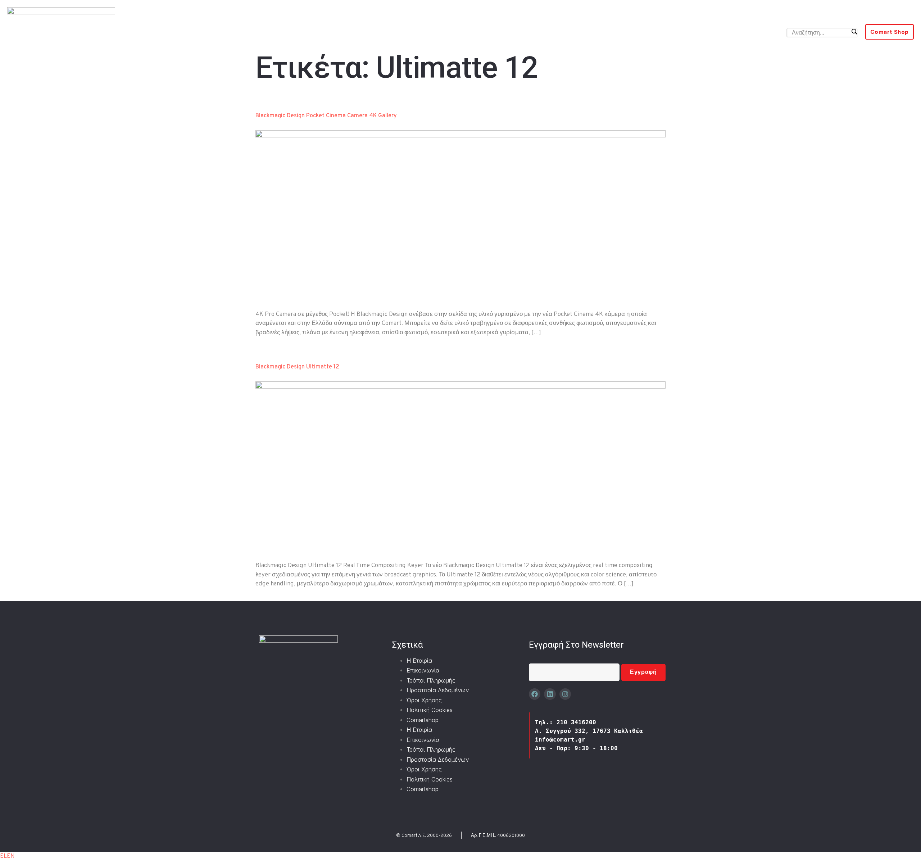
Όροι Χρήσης (424, 700)
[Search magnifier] (854, 31)
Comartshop (423, 720)
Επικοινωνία (423, 670)
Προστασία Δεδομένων (438, 690)
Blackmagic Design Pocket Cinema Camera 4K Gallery (326, 115)
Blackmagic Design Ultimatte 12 (297, 367)
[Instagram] (565, 694)
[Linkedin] (549, 694)
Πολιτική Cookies (430, 709)
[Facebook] (534, 694)
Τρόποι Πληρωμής (431, 680)
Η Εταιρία (419, 660)
